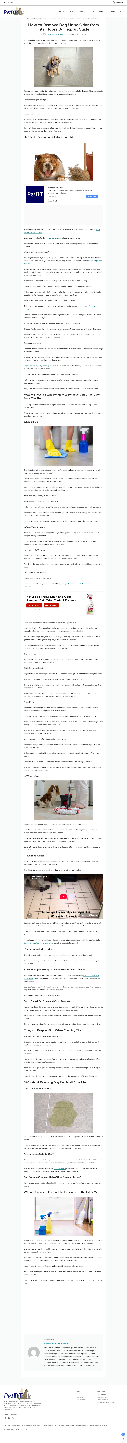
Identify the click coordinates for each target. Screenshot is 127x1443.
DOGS (61, 12)
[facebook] (8, 2)
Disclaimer (102, 1394)
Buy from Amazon (34, 605)
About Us (101, 1391)
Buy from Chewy (51, 605)
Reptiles (83, 12)
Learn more (96, 19)
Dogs (79, 1391)
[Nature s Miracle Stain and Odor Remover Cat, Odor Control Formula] (90, 614)
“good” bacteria (60, 1168)
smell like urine (53, 238)
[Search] (120, 12)
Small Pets (98, 12)
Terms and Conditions (106, 1402)
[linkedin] (4, 2)
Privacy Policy (103, 1400)
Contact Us (102, 1397)
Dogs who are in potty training (36, 366)
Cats (72, 12)
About (113, 12)
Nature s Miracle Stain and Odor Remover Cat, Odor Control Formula (51, 598)
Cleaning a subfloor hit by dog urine (38, 943)
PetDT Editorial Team (55, 34)
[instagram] (12, 2)
